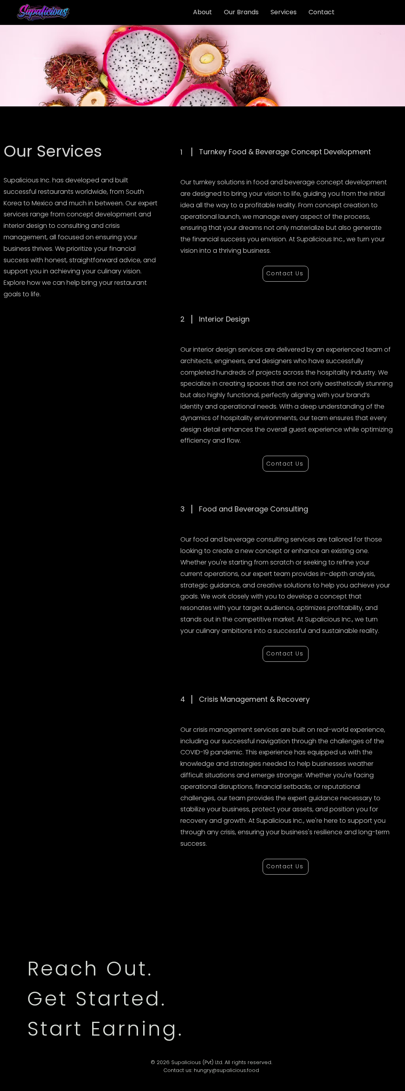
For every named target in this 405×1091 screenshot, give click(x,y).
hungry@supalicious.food (226, 1070)
